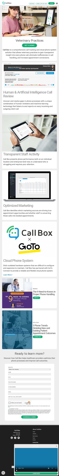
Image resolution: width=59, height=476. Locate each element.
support (32, 3)
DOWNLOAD (37, 336)
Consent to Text (14, 408)
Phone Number (12, 386)
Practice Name (12, 382)
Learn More (36, 473)
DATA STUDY (36, 322)
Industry (10, 367)
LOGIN (51, 3)
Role (9, 377)
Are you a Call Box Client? (15, 396)
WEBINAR (35, 288)
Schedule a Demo (29, 417)
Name (9, 372)
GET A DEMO (29, 45)
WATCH (36, 297)
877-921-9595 (44, 3)
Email (9, 391)
